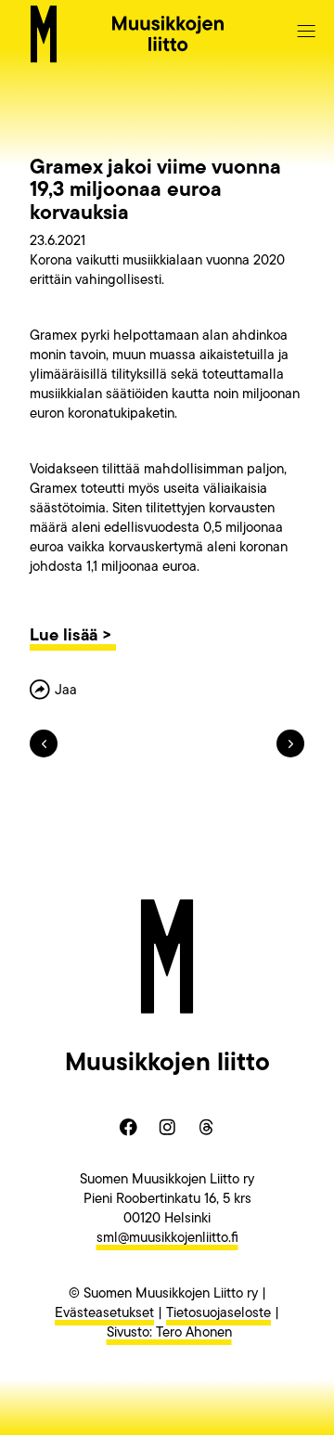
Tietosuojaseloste (218, 1314)
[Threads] (207, 1128)
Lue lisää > (73, 636)
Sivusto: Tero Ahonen (169, 1333)
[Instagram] (167, 1128)
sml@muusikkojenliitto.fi (167, 1239)
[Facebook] (128, 1128)
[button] (306, 30)
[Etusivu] (44, 34)
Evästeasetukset (104, 1314)
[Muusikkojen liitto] (168, 33)
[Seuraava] (284, 754)
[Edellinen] (50, 754)
